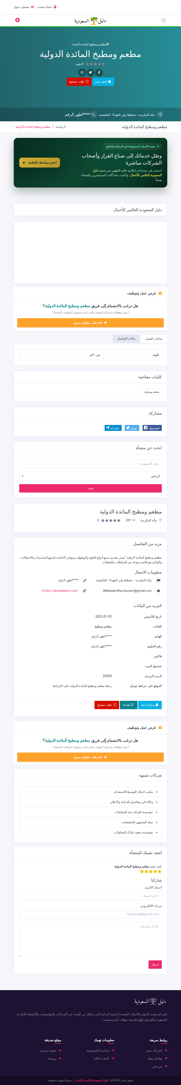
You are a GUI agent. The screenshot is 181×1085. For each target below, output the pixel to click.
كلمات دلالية (102, 1058)
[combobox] (90, 476)
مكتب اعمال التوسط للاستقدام (133, 791)
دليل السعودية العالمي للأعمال (92, 1080)
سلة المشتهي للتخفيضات (137, 822)
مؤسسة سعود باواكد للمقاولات (133, 832)
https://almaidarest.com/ (59, 590)
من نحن (157, 1066)
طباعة (127, 705)
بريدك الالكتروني (151, 906)
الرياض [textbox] (155, 476)
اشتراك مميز (154, 1050)
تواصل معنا (155, 1058)
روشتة (52, 1058)
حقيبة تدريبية (48, 1050)
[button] (152, 428)
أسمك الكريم (153, 887)
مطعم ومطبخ (152, 391)
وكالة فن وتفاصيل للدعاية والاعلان (131, 802)
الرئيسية (60, 126)
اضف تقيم (101, 81)
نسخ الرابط (148, 705)
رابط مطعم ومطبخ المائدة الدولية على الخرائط (82, 686)
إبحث (90, 488)
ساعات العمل (154, 338)
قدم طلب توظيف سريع (88, 322)
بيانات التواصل (126, 338)
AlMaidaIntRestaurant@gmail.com (128, 590)
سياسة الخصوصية (98, 1050)
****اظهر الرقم (77, 114)
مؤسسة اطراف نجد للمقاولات (134, 812)
